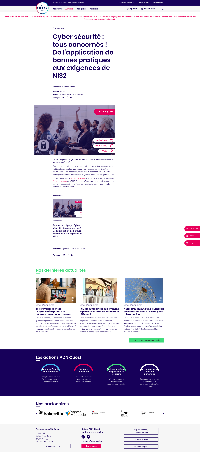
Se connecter (157, 2)
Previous (36, 413)
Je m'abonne (91, 446)
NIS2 (77, 248)
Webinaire (57, 86)
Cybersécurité (69, 86)
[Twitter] (63, 97)
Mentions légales (141, 446)
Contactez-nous (53, 446)
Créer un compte (143, 2)
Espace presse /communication (141, 431)
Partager (94, 9)
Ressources (149, 9)
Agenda (134, 9)
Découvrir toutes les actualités (147, 340)
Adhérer (69, 9)
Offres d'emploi (141, 439)
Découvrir (57, 9)
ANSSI (82, 248)
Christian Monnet (60, 181)
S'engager (81, 9)
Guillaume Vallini (78, 178)
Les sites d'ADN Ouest (125, 2)
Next (163, 413)
